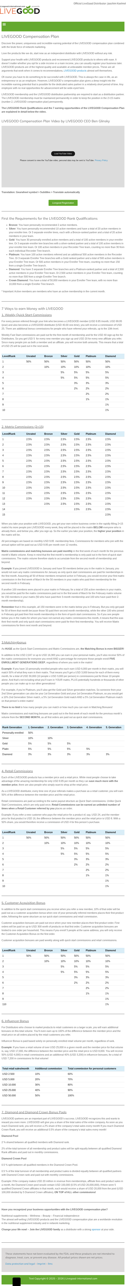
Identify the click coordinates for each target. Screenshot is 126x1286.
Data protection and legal (20, 1263)
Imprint (41, 1263)
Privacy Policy (101, 160)
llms (50, 1263)
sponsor (96, 1229)
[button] (4, 24)
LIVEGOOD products (75, 70)
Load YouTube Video (63, 154)
